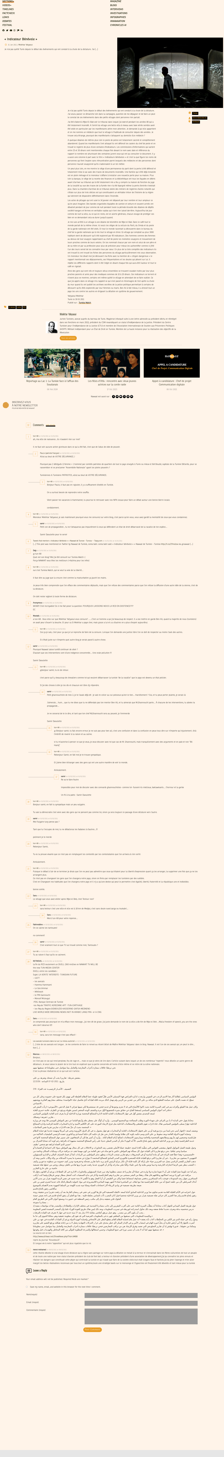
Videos (6, 5)
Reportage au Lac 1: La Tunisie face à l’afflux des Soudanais (52, 383)
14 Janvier (12, 307)
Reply (64, 436)
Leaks (5, 17)
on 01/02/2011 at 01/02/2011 (55, 523)
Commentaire (36, 1310)
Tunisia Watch (85, 303)
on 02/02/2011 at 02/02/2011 (70, 453)
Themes (195, 113)
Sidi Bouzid (196, 122)
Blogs (113, 5)
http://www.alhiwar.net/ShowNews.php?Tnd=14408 (55, 1237)
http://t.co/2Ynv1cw (169, 544)
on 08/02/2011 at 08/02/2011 (50, 1054)
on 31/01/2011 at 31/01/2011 (49, 436)
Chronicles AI (118, 25)
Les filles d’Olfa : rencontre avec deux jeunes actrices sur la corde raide (112, 383)
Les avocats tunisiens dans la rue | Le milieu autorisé (54, 1041)
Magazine (115, 1)
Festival (7, 25)
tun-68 (35, 436)
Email (32, 1302)
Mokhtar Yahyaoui (26, 45)
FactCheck (8, 13)
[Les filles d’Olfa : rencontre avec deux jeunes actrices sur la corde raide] (112, 363)
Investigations (118, 13)
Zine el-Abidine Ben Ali (199, 118)
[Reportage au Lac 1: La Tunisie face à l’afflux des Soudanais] (52, 363)
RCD (24, 307)
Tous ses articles (68, 338)
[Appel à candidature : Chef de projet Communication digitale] (172, 363)
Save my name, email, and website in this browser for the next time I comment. (65, 1287)
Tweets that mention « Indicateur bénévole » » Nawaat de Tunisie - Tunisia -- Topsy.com (67, 541)
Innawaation (117, 21)
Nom (31, 1295)
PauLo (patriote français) (49, 453)
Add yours (50, 425)
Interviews (116, 9)
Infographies (118, 17)
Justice (19, 307)
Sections (8, 1)
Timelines (8, 9)
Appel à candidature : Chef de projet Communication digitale (171, 383)
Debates (7, 21)
